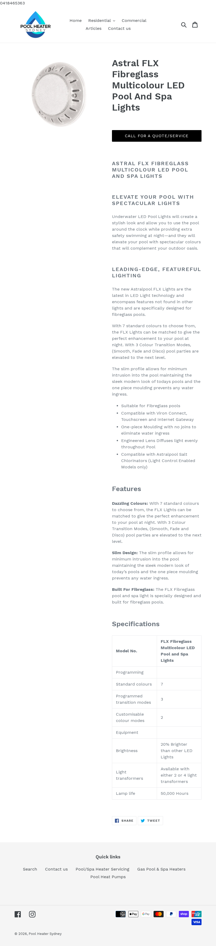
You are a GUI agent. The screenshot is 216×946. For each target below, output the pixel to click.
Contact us (56, 869)
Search (30, 869)
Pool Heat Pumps (108, 876)
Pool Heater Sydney (45, 934)
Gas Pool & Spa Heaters (161, 869)
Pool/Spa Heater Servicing (102, 869)
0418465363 (12, 3)
